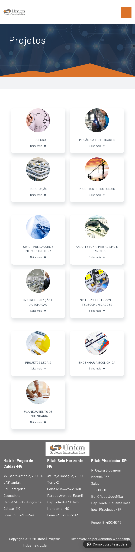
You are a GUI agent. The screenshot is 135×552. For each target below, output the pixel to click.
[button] (38, 146)
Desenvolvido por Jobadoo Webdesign (100, 539)
